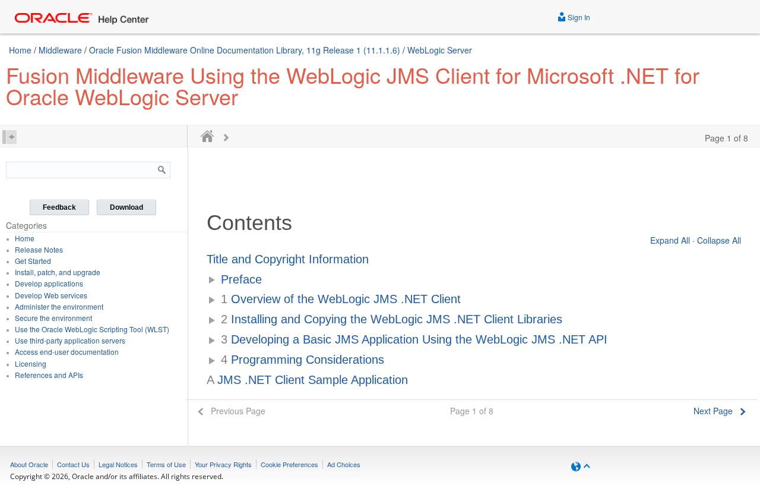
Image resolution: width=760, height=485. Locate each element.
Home (20, 50)
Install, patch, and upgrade (57, 272)
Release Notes (39, 249)
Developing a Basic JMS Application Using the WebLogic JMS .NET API (414, 339)
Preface (241, 279)
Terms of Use (166, 464)
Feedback (59, 207)
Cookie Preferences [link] (289, 464)
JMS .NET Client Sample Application (307, 379)
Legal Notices (118, 464)
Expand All (670, 240)
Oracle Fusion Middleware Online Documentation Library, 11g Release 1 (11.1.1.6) (244, 50)
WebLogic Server (439, 50)
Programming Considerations (302, 359)
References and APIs (49, 375)
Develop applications (49, 283)
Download (126, 207)
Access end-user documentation (67, 352)
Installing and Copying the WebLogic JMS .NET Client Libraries (391, 319)
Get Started (33, 261)
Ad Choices (343, 464)
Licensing (30, 363)
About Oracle (29, 464)
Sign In (578, 17)
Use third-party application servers (70, 340)
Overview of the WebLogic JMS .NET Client (341, 299)
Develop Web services (51, 295)
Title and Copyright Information (288, 259)
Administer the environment (59, 306)
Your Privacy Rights (223, 464)
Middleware (60, 50)
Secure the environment (53, 318)
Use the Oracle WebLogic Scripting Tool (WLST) (92, 329)
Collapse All (719, 240)
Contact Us (73, 464)
